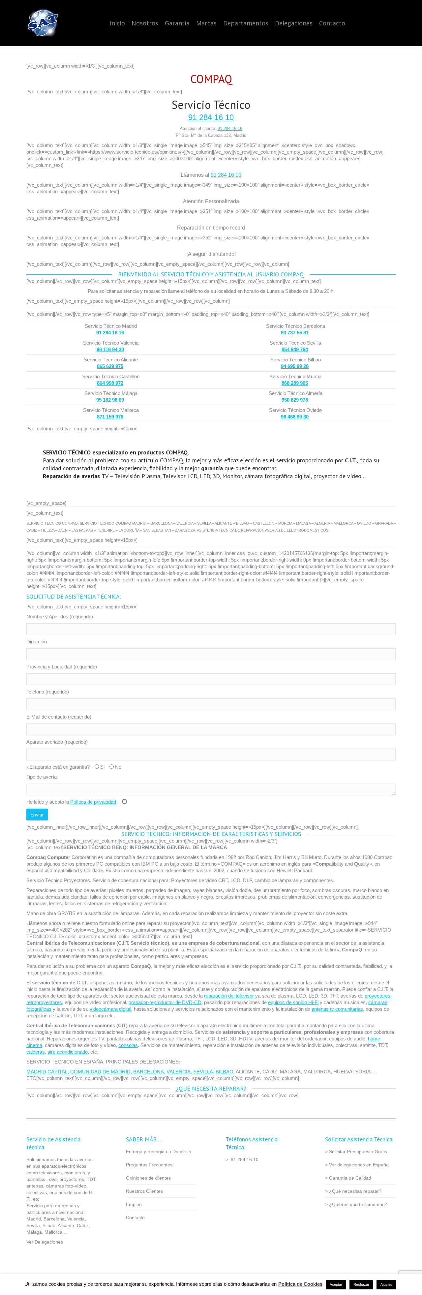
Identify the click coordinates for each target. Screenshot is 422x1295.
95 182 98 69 (110, 400)
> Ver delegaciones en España (357, 1164)
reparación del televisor (229, 996)
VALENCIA (178, 1071)
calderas (35, 1052)
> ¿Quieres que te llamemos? (356, 1204)
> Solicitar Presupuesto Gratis (356, 1151)
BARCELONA (148, 1071)
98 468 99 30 (295, 416)
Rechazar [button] (361, 1284)
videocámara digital (110, 1009)
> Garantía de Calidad (348, 1178)
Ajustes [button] (386, 1284)
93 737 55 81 (295, 332)
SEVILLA (203, 1071)
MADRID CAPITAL (47, 1071)
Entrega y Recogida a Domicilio (158, 1151)
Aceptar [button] (336, 1284)
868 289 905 (295, 383)
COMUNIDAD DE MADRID (100, 1071)
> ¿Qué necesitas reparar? (353, 1191)
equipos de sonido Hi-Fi (293, 1002)
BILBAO (224, 1071)
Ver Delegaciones (44, 1242)
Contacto (135, 1217)
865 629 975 (110, 366)
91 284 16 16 (230, 128)
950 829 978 (295, 400)
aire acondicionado (67, 1052)
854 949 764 (295, 349)
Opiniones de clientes (148, 1178)
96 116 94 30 (110, 349)
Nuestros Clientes (144, 1191)
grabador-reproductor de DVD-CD (165, 1002)
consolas (128, 1045)
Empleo (134, 1204)
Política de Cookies (300, 1284)
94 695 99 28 (295, 366)
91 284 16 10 (211, 117)
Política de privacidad (93, 802)
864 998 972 (110, 383)
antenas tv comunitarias (337, 1009)
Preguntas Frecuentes (149, 1164)
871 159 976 (110, 416)
